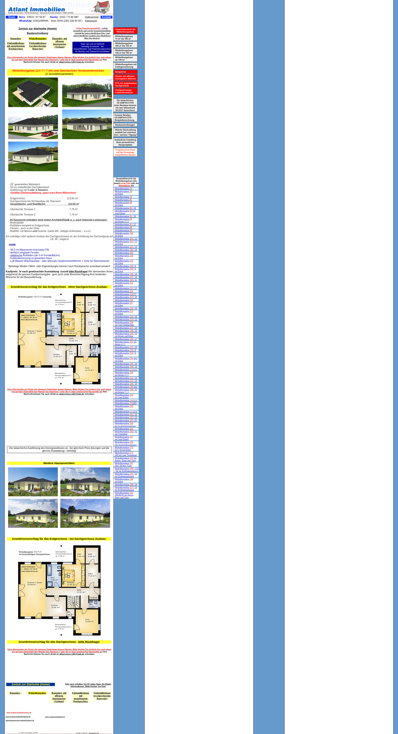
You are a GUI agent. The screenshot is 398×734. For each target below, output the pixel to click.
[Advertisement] (77, 157)
